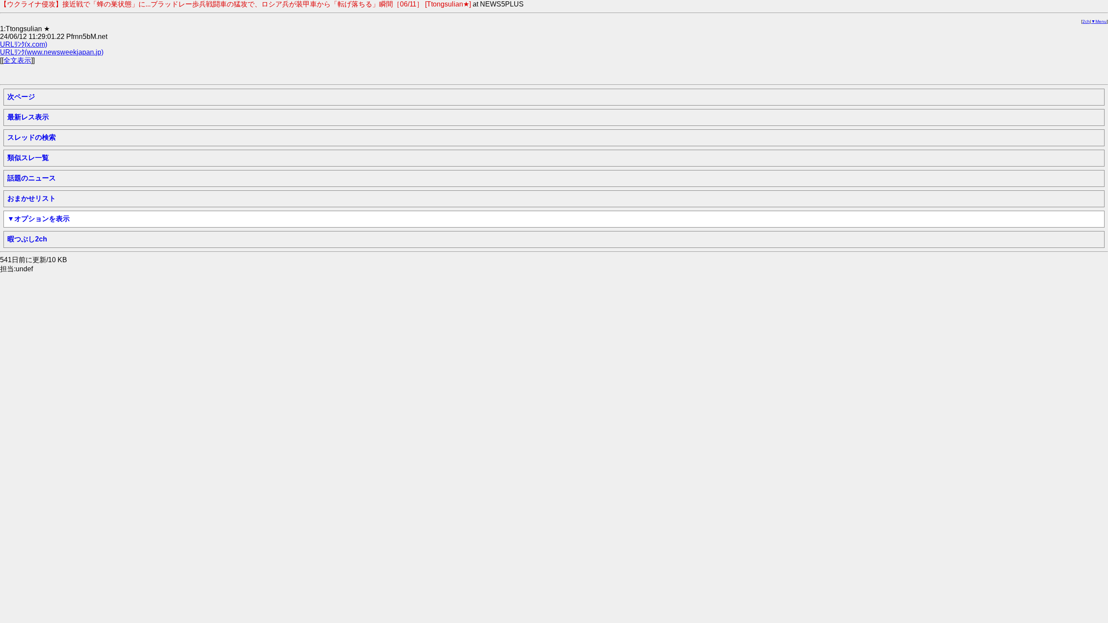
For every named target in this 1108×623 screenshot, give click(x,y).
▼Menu (1099, 21)
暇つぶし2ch (27, 239)
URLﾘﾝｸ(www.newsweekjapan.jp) (51, 52)
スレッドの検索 (31, 137)
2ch (1086, 21)
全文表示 (17, 60)
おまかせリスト (31, 198)
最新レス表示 (28, 117)
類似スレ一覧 (28, 157)
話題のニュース (31, 178)
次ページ (21, 96)
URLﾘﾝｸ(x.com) (23, 44)
